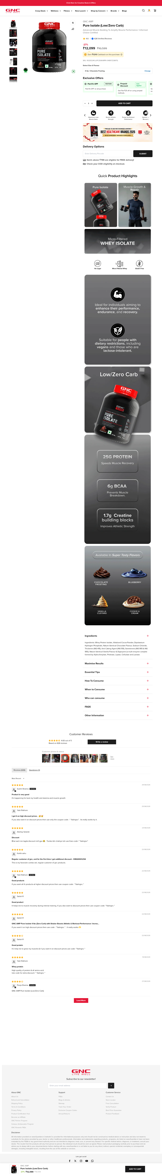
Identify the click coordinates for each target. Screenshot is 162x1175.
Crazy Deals (40, 10)
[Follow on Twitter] (75, 1160)
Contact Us (110, 1097)
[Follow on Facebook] (69, 1160)
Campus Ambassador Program (22, 1124)
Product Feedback (112, 1114)
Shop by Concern (98, 10)
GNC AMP (88, 21)
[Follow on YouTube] (86, 1160)
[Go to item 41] (13, 71)
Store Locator (111, 1100)
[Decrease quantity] (85, 103)
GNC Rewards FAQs (18, 1128)
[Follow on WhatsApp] (92, 1160)
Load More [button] (81, 1000)
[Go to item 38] (13, 52)
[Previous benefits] (85, 115)
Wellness (54, 10)
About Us (14, 1097)
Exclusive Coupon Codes (68, 1110)
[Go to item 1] (13, 24)
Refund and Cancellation (20, 1100)
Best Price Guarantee (113, 1110)
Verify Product (111, 1107)
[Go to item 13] (13, 33)
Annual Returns (64, 1114)
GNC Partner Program (19, 1121)
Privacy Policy (16, 1110)
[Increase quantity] (92, 103)
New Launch (80, 10)
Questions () (34, 770)
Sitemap (61, 1103)
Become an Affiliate (18, 1117)
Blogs (124, 10)
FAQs (60, 1097)
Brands (114, 10)
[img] (17, 785)
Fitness (67, 10)
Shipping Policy (17, 1103)
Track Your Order (65, 1107)
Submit (142, 153)
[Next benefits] (151, 115)
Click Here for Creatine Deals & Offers (81, 3)
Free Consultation (112, 1103)
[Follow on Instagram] (81, 1160)
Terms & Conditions (18, 1107)
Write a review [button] (102, 741)
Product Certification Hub (20, 1114)
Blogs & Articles (64, 1100)
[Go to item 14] (13, 43)
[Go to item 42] (13, 81)
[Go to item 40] (13, 62)
